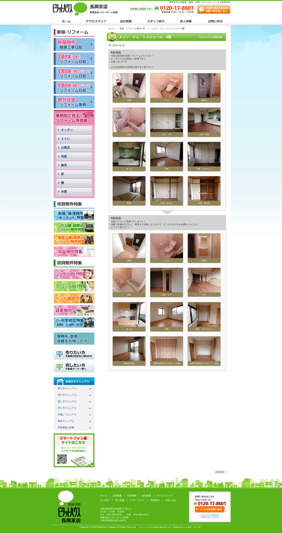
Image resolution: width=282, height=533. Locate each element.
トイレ (65, 138)
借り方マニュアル (67, 388)
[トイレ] (166, 96)
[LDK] (204, 291)
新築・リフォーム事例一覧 (132, 28)
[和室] (129, 199)
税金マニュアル (66, 421)
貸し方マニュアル (67, 401)
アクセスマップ (164, 495)
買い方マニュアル (67, 395)
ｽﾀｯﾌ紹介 (105, 500)
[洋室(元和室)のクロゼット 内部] (204, 360)
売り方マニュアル (67, 408)
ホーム (111, 28)
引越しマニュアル (67, 414)
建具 (64, 165)
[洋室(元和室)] (129, 360)
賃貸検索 (117, 495)
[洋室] (166, 165)
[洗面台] (204, 96)
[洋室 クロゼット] (204, 165)
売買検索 (132, 495)
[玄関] (129, 96)
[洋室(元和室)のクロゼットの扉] (166, 360)
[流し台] (129, 165)
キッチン (67, 129)
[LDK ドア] (166, 131)
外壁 (64, 191)
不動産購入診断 (66, 427)
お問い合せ (171, 500)
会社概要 (146, 495)
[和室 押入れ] (166, 199)
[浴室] (129, 131)
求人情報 (119, 500)
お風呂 (65, 147)
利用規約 (155, 500)
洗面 (64, 156)
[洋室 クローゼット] (204, 325)
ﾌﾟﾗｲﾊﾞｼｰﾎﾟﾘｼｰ (137, 500)
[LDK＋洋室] (204, 131)
